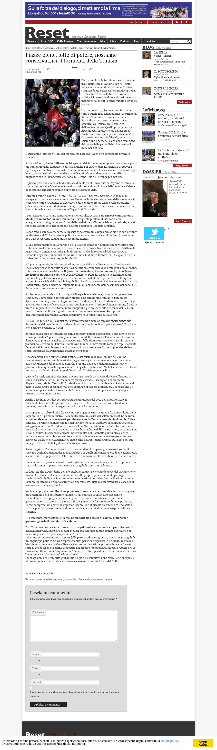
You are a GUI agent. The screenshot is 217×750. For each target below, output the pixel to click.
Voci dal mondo (86, 41)
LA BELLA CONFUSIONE (163, 54)
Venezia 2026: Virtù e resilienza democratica (173, 134)
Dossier (31, 41)
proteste (57, 579)
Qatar (66, 579)
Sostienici (166, 23)
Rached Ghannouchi (80, 579)
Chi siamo (153, 23)
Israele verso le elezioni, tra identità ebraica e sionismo (171, 118)
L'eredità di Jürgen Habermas (161, 177)
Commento (38, 612)
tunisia (108, 579)
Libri (113, 41)
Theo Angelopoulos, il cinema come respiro (169, 63)
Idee (102, 41)
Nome (36, 655)
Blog (136, 41)
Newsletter (150, 41)
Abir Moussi (35, 579)
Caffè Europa (65, 41)
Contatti (141, 23)
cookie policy (169, 741)
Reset (27, 48)
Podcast (125, 41)
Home (131, 23)
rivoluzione (97, 579)
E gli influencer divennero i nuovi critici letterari (168, 78)
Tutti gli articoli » (182, 165)
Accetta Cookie (203, 743)
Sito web (36, 682)
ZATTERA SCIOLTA (166, 88)
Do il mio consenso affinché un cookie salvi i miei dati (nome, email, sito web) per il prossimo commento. (74, 694)
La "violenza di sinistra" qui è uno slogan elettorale (173, 153)
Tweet (74, 67)
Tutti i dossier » (183, 221)
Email (36, 669)
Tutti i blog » (184, 102)
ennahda (47, 579)
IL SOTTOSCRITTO (166, 71)
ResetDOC (47, 41)
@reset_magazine (154, 242)
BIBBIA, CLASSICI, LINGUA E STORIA (169, 95)
